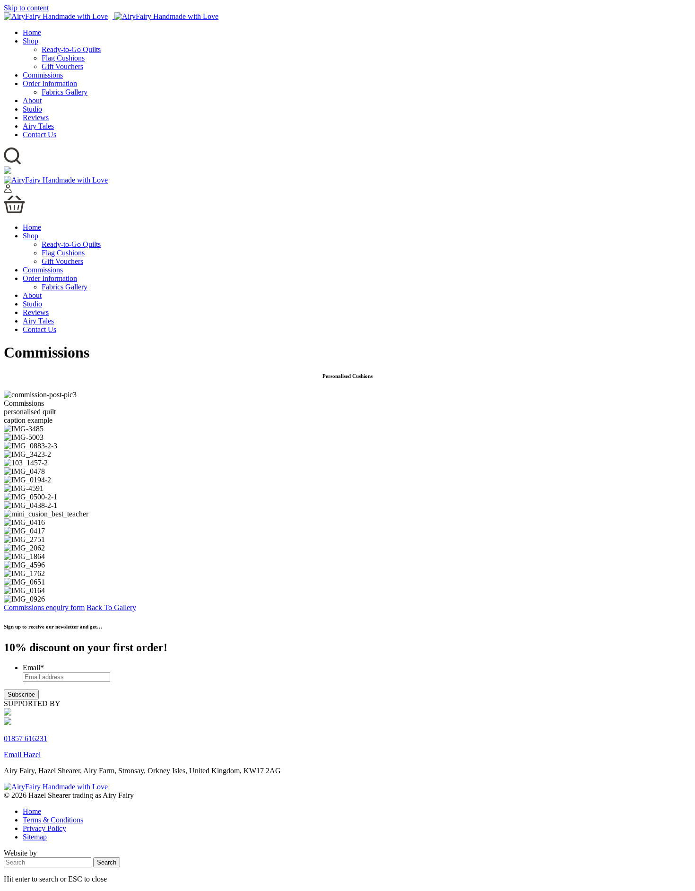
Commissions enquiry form (44, 607)
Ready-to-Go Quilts (71, 49)
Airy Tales (38, 126)
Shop (30, 41)
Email (33, 668)
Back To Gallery (111, 607)
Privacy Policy (44, 828)
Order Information (50, 83)
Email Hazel (22, 755)
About (32, 100)
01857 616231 (25, 738)
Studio (32, 109)
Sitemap (35, 837)
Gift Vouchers (62, 66)
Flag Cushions (63, 58)
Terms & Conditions (53, 820)
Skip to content (26, 8)
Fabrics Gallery (64, 92)
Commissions (43, 75)
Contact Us (39, 135)
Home (32, 32)
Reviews (36, 118)
